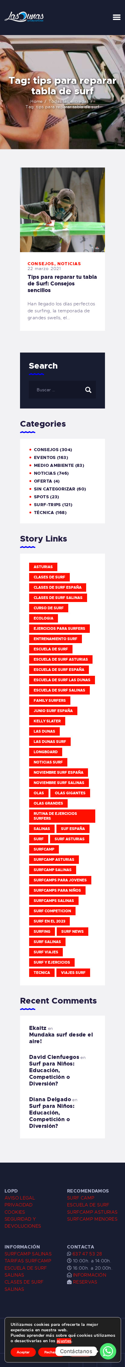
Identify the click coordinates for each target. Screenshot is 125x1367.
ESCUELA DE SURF (88, 1205)
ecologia (43, 618)
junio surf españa (53, 710)
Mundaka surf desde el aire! (61, 1038)
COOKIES (15, 1212)
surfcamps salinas (54, 900)
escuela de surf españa (59, 669)
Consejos (41, 263)
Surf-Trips (47, 504)
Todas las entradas (69, 101)
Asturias (43, 567)
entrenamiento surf (55, 638)
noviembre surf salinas (59, 782)
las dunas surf (50, 741)
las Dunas (44, 731)
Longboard (46, 752)
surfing (42, 931)
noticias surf (48, 762)
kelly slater (47, 721)
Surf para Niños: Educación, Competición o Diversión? (51, 1073)
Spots (41, 497)
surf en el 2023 (49, 921)
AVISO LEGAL (20, 1198)
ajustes (64, 1341)
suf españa (73, 828)
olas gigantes (70, 793)
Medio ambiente (54, 465)
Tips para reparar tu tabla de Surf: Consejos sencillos (62, 284)
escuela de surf (51, 649)
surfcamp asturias (54, 859)
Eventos (45, 457)
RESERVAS (85, 1282)
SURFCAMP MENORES (92, 1219)
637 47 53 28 (86, 1254)
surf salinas (47, 941)
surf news (72, 931)
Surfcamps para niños (57, 890)
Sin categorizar (55, 489)
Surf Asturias (70, 839)
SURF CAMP (80, 1198)
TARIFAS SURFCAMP (28, 1261)
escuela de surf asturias (61, 659)
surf (39, 839)
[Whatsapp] (108, 1351)
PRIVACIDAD (19, 1205)
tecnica (42, 972)
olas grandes (48, 803)
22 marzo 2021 (44, 268)
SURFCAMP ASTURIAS (92, 1212)
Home (36, 101)
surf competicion (52, 911)
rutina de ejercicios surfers (55, 816)
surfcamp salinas (53, 869)
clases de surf (49, 577)
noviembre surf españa (58, 772)
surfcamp (44, 849)
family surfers (50, 700)
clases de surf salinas (58, 597)
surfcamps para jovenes (60, 880)
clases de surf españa (58, 587)
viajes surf (73, 972)
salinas (42, 828)
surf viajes (46, 952)
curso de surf (49, 608)
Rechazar (51, 1352)
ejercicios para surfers (59, 628)
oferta (43, 481)
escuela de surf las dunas (62, 680)
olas (39, 793)
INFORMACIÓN (89, 1275)
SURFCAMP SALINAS (28, 1254)
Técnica (44, 512)
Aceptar (23, 1352)
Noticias (69, 263)
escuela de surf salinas (59, 690)
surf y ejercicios (52, 962)
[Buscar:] (62, 389)
